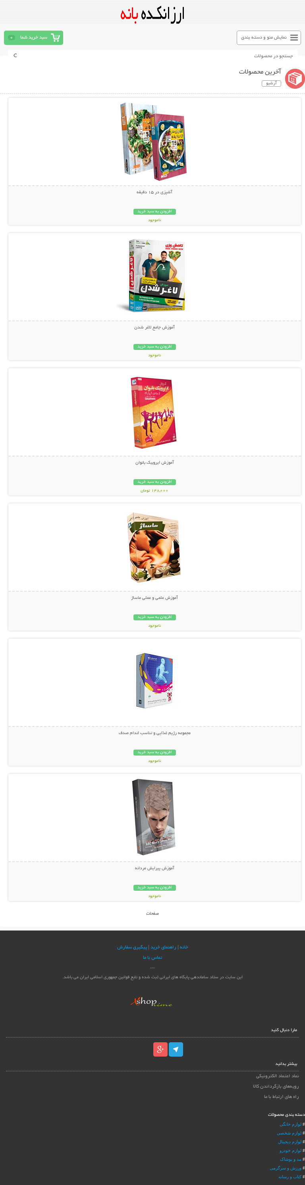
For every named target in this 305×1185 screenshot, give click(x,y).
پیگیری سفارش (132, 947)
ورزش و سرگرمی (285, 1168)
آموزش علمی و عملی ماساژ (154, 598)
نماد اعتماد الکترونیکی (277, 1076)
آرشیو (271, 83)
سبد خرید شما (33, 37)
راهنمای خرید (163, 947)
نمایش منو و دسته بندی (264, 37)
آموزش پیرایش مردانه (154, 868)
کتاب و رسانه (289, 1176)
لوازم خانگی (290, 1124)
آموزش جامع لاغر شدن (154, 327)
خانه (184, 947)
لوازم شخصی (289, 1133)
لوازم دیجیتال (289, 1141)
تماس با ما (152, 957)
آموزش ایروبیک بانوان (154, 462)
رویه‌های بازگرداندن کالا (276, 1086)
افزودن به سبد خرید (154, 212)
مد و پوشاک (290, 1159)
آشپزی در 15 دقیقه (154, 192)
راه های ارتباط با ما (281, 1097)
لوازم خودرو (290, 1150)
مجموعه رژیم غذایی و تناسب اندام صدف (155, 733)
